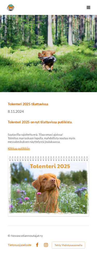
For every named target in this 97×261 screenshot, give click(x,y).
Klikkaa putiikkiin (19, 148)
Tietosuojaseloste (19, 245)
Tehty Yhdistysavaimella (68, 245)
